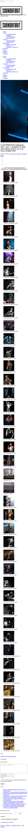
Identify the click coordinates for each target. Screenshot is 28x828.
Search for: (3, 813)
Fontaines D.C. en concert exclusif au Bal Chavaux (15, 796)
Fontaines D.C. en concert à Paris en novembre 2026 (15, 792)
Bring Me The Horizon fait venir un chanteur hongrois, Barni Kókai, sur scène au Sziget (13, 802)
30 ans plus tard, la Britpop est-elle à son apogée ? (14, 803)
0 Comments (24, 153)
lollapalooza (13, 756)
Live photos (12, 153)
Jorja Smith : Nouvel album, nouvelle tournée (13, 805)
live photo (7, 756)
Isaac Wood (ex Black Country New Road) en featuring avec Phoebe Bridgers (13, 807)
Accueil (2, 825)
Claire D (19, 153)
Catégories (3, 819)
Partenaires (7, 825)
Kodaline (3, 756)
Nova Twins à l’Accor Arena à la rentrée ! (12, 797)
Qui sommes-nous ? (15, 825)
